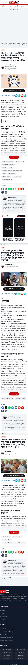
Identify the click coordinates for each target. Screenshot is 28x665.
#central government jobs (7, 161)
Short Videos (6, 216)
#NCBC (4, 173)
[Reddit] (19, 189)
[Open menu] (2, 2)
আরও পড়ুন (15, 157)
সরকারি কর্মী (23, 6)
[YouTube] (22, 95)
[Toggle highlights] (2, 304)
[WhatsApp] (19, 95)
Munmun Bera (11, 197)
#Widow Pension (21, 542)
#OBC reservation (6, 176)
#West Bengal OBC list (7, 179)
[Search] (25, 2)
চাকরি (3, 50)
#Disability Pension (6, 536)
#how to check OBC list (7, 167)
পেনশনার (4, 436)
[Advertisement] (14, 25)
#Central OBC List (20, 161)
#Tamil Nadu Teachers (20, 398)
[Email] (2, 192)
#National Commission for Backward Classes (12, 170)
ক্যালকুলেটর (9, 6)
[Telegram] (25, 95)
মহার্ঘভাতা (3, 6)
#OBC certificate (11, 173)
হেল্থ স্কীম (16, 6)
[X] (6, 189)
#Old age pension (17, 536)
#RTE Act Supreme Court (7, 398)
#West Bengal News (6, 539)
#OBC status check (17, 176)
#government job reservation (8, 164)
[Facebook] (16, 95)
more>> (22, 210)
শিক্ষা (3, 247)
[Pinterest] (22, 189)
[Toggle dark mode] (22, 2)
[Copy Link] (6, 192)
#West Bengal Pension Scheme (8, 542)
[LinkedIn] (16, 189)
